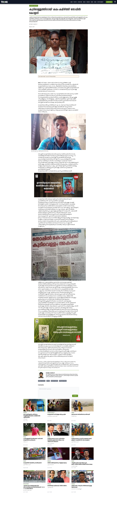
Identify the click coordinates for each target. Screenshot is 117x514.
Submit (75, 395)
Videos (84, 2)
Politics (75, 2)
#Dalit (48, 380)
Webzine (88, 2)
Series (92, 2)
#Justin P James (54, 380)
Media (95, 2)
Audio (71, 2)
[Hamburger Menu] (115, 2)
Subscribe (109, 1)
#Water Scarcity (42, 380)
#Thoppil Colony (62, 380)
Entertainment (100, 2)
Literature (80, 2)
